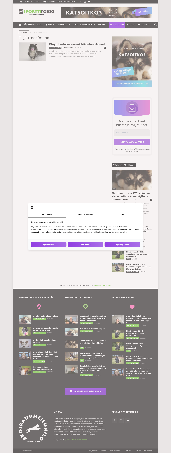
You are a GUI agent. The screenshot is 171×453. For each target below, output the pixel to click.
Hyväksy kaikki (122, 244)
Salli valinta (86, 244)
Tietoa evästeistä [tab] (85, 215)
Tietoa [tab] (124, 215)
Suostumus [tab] (47, 215)
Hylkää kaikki (48, 244)
